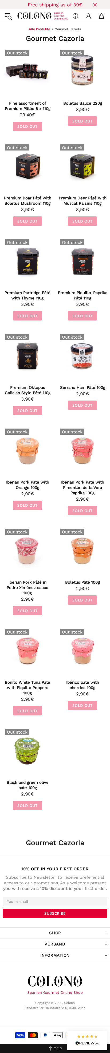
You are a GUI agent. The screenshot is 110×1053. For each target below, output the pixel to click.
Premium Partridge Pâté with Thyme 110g (27, 295)
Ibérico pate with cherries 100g (82, 685)
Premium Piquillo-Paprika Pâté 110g (82, 295)
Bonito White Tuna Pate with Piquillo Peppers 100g (27, 687)
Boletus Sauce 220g (82, 103)
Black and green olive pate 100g (28, 785)
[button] (87, 1040)
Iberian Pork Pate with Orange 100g (27, 485)
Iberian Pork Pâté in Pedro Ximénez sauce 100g (27, 587)
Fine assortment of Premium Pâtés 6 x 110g (27, 106)
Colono (21, 16)
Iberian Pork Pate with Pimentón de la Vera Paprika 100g (82, 487)
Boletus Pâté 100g (82, 582)
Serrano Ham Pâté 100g (82, 387)
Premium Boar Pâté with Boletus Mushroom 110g (27, 201)
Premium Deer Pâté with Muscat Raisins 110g (83, 201)
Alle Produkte (39, 29)
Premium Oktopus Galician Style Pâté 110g (27, 390)
